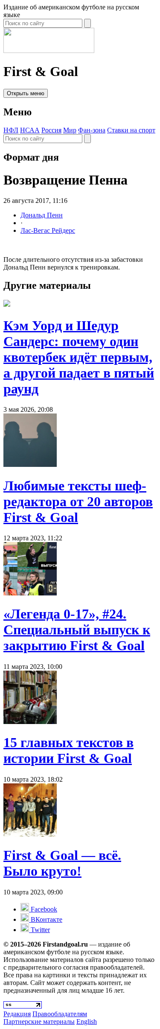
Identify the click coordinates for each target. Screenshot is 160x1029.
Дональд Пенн (41, 215)
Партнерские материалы (39, 1021)
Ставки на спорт (131, 130)
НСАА (30, 130)
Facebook (43, 909)
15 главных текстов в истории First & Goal (68, 750)
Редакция (17, 1013)
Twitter (39, 929)
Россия (51, 130)
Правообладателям (59, 1013)
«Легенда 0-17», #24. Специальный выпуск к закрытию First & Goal (76, 629)
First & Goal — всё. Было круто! (62, 863)
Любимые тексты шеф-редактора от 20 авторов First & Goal (78, 501)
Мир (69, 130)
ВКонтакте (45, 919)
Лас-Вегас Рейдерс (47, 230)
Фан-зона (91, 130)
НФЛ (10, 130)
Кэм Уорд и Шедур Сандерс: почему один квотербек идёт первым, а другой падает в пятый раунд (78, 357)
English (86, 1021)
